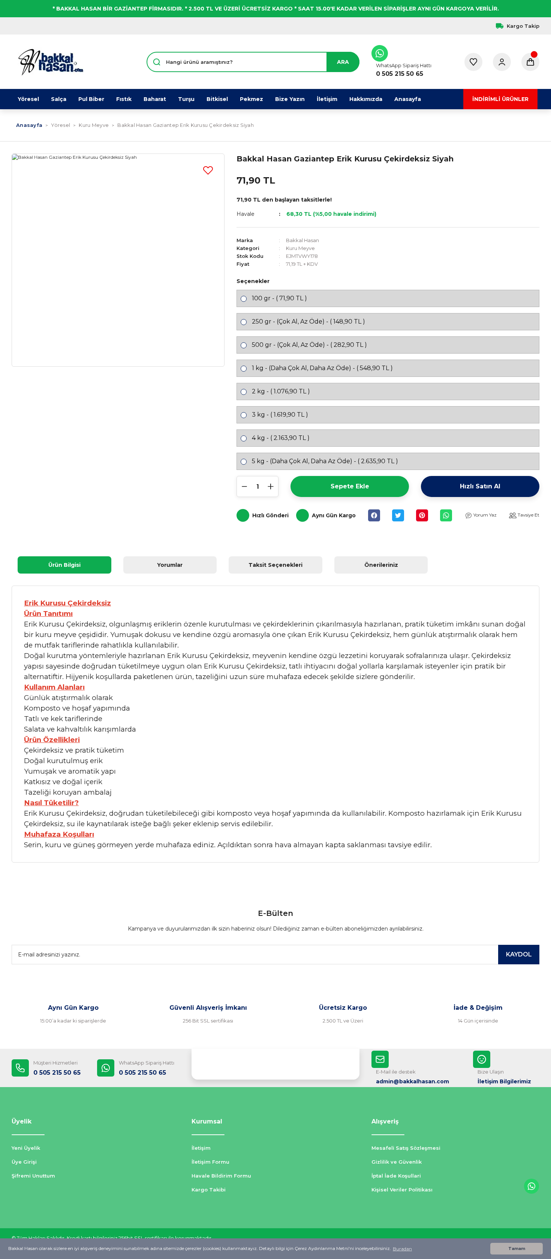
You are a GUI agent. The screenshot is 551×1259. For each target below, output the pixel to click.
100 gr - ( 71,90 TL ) (279, 298)
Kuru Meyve (300, 248)
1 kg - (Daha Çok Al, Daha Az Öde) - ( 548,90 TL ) (322, 368)
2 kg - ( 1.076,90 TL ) (281, 391)
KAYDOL (519, 954)
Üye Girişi (24, 1162)
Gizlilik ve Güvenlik (396, 1162)
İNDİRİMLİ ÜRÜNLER (500, 99)
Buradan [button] (402, 1248)
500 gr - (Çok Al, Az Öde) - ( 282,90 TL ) (309, 344)
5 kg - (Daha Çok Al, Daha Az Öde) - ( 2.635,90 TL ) (325, 461)
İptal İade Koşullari (396, 1176)
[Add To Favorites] (208, 170)
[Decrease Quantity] (244, 486)
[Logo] (51, 62)
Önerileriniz (381, 565)
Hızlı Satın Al (480, 486)
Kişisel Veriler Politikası (402, 1190)
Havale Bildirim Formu (221, 1176)
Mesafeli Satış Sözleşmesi (405, 1148)
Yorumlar (170, 565)
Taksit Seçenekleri (275, 565)
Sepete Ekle (350, 486)
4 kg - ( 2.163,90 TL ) (281, 437)
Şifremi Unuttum (33, 1176)
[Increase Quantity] (270, 486)
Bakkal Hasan (302, 240)
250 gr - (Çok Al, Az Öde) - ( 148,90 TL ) (308, 321)
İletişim (201, 1148)
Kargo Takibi (209, 1190)
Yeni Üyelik (26, 1148)
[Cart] (530, 62)
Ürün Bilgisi (64, 565)
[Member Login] (502, 62)
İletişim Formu (210, 1162)
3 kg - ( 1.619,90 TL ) (280, 414)
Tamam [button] (516, 1248)
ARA (343, 62)
